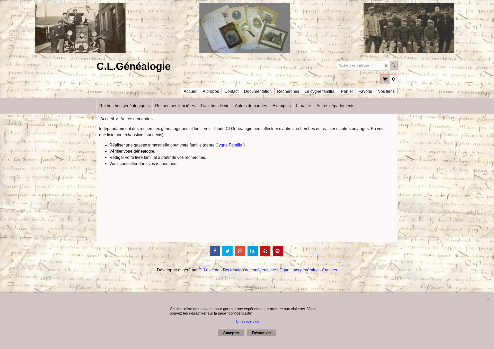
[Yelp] (265, 251)
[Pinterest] (278, 251)
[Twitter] (227, 251)
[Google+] (240, 251)
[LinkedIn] (253, 251)
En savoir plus (247, 321)
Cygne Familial (229, 145)
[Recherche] (393, 65)
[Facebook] (215, 251)
